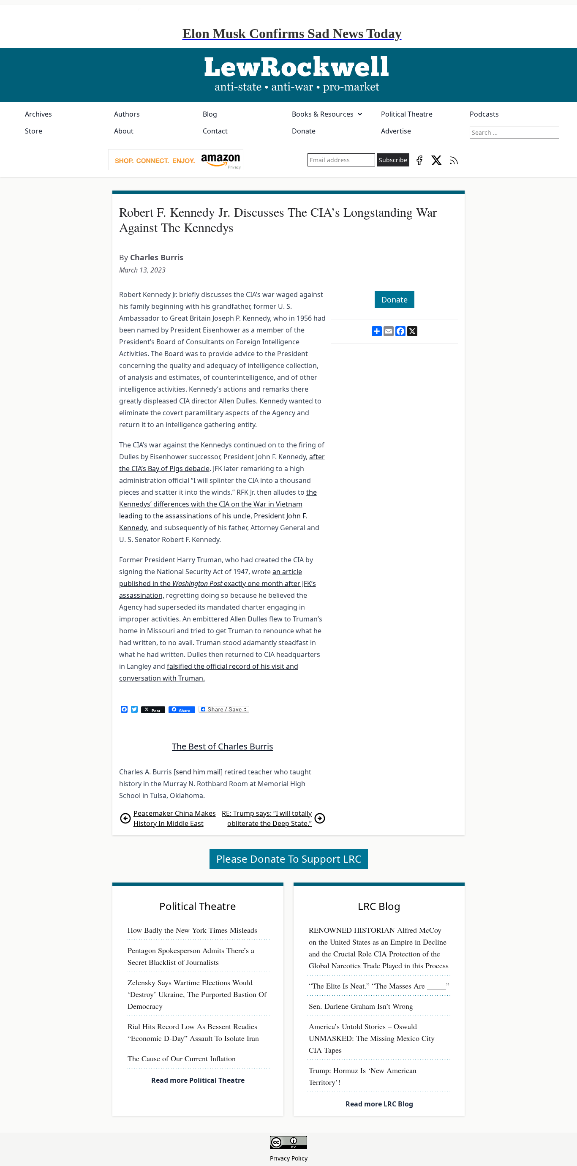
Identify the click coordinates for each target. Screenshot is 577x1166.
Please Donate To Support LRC (288, 859)
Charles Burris (156, 257)
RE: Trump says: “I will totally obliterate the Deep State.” (267, 818)
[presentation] (176, 160)
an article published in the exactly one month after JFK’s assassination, (217, 583)
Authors (127, 114)
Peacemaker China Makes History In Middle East (174, 818)
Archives (38, 114)
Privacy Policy (289, 1158)
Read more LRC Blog (379, 1104)
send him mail (198, 771)
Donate (304, 131)
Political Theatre (407, 114)
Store (33, 131)
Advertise (396, 131)
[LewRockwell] (288, 75)
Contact (215, 131)
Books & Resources (323, 114)
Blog (210, 114)
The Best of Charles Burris (222, 746)
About (123, 131)
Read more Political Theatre (198, 1080)
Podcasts (484, 114)
